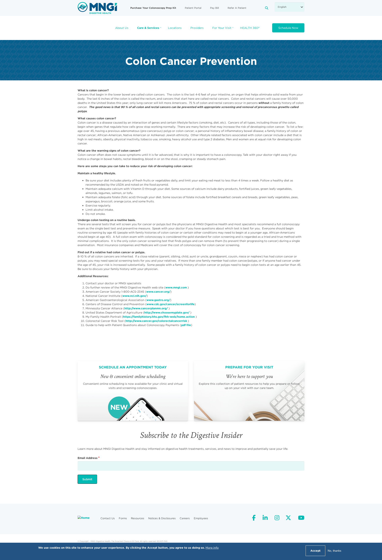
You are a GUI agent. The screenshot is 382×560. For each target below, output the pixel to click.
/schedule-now (133, 391)
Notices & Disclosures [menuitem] (162, 518)
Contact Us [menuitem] (107, 518)
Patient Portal (193, 7)
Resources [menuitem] (137, 518)
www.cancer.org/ (158, 291)
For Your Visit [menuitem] (223, 29)
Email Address (87, 458)
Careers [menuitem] (185, 518)
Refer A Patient (237, 7)
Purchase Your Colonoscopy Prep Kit (153, 7)
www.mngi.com (176, 287)
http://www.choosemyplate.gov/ (166, 312)
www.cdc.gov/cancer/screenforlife (170, 304)
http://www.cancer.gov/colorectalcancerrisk (156, 321)
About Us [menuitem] (121, 28)
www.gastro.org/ (158, 300)
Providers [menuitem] (197, 28)
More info (212, 547)
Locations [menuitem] (175, 28)
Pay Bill (214, 7)
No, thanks (334, 550)
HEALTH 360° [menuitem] (249, 28)
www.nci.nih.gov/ (134, 296)
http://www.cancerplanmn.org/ (146, 308)
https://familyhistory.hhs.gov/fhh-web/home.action (159, 316)
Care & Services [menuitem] (149, 29)
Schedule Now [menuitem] (288, 28)
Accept (315, 550)
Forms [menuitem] (123, 518)
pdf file (186, 325)
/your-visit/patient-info (249, 391)
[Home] (97, 8)
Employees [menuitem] (201, 518)
